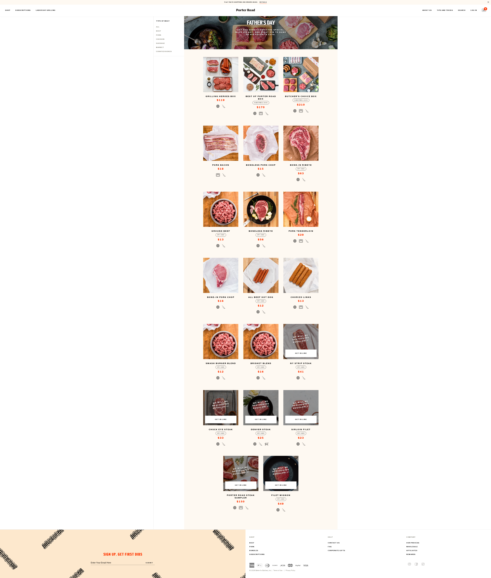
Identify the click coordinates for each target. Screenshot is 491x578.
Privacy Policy (290, 570)
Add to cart (220, 106)
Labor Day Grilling (45, 10)
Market (160, 47)
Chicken (160, 39)
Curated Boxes (164, 51)
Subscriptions (257, 554)
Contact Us (334, 543)
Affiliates (411, 550)
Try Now (262, 3)
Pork (158, 35)
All (158, 27)
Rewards (411, 554)
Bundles (253, 550)
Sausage (160, 43)
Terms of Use (277, 570)
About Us (427, 10)
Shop (7, 10)
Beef (158, 31)
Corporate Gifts (336, 550)
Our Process (412, 543)
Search (461, 10)
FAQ (330, 546)
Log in (474, 10)
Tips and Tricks (445, 10)
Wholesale (412, 546)
